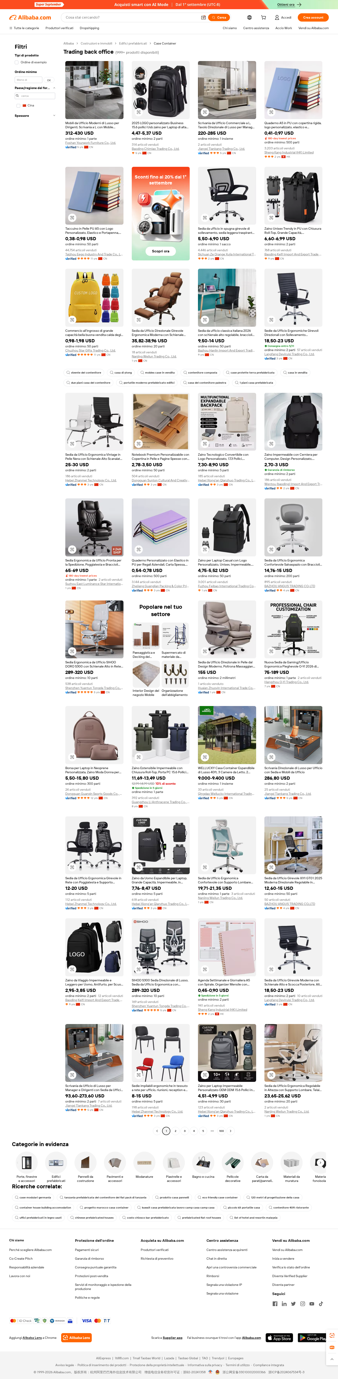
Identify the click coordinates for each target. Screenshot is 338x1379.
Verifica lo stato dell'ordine (291, 1267)
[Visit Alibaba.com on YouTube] (312, 1303)
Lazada (169, 1358)
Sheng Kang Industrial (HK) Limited (289, 152)
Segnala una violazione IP (224, 1285)
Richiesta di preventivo (157, 1258)
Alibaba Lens (32, 1338)
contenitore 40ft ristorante (291, 1207)
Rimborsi (212, 1276)
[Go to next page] (230, 1131)
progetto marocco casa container (106, 1207)
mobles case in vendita (160, 372)
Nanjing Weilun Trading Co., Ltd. (154, 356)
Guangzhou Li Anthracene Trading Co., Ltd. (161, 802)
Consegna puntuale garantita (95, 1267)
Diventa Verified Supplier (289, 1276)
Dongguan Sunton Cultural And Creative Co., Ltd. (161, 480)
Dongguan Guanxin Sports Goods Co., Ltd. (94, 794)
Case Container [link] (165, 43)
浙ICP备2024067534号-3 (286, 1372)
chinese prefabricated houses (94, 1217)
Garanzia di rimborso (89, 1258)
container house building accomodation (45, 1207)
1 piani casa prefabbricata (256, 382)
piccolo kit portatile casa (244, 1207)
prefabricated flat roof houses (201, 1217)
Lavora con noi (19, 1276)
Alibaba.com (251, 1338)
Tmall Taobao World (146, 1358)
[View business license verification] (210, 1372)
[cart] (264, 18)
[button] (203, 17)
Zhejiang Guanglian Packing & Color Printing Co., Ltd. (161, 586)
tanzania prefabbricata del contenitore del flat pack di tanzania (105, 1197)
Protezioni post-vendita (91, 1276)
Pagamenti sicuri (87, 1250)
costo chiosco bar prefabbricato (148, 1217)
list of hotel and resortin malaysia (256, 1217)
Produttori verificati (155, 1250)
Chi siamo (16, 1240)
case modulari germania (35, 1197)
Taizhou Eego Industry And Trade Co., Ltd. (94, 254)
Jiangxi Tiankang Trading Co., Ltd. (221, 149)
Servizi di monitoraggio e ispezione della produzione (103, 1287)
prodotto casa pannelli (174, 1197)
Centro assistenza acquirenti (226, 1250)
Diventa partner (283, 1285)
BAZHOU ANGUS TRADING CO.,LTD (289, 586)
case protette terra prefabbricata (253, 372)
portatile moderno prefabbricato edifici (149, 382)
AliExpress (103, 1358)
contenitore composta (202, 372)
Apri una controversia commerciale (231, 1267)
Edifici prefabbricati (133, 43)
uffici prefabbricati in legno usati (41, 1217)
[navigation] (35, 588)
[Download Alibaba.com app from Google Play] (313, 1337)
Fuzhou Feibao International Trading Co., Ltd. (227, 586)
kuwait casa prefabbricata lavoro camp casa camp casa (178, 1207)
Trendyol (218, 1358)
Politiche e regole (87, 1297)
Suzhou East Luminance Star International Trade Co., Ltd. (94, 584)
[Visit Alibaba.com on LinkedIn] (284, 1303)
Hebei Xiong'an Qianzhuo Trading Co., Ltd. (227, 480)
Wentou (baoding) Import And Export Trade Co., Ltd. (293, 484)
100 (221, 1131)
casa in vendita (297, 372)
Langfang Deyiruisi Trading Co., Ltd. (289, 354)
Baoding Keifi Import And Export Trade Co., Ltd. (293, 254)
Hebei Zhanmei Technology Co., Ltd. (91, 480)
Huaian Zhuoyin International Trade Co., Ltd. (227, 688)
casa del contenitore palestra (207, 382)
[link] (332, 1335)
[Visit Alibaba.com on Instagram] (302, 1303)
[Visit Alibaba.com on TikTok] (321, 1303)
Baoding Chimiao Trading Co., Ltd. (155, 149)
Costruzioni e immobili (96, 43)
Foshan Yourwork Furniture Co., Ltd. (90, 143)
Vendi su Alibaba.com (287, 1250)
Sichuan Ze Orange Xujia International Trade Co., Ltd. (227, 254)
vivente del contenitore (86, 372)
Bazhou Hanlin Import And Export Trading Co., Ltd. (227, 350)
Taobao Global (188, 1358)
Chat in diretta (216, 1258)
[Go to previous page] (157, 1131)
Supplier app (173, 1338)
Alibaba (68, 43)
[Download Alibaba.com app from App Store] (279, 1337)
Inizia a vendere (283, 1258)
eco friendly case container (220, 1197)
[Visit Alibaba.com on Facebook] (275, 1303)
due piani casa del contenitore (90, 382)
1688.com (122, 1358)
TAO (205, 1358)
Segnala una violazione (222, 1293)
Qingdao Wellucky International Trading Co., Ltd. (227, 794)
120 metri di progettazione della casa (275, 1197)
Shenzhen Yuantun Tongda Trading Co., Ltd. (94, 688)
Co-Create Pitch (21, 1258)
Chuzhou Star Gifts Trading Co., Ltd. (90, 350)
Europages (235, 1358)
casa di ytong (123, 372)
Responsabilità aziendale (26, 1267)
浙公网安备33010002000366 (244, 1372)
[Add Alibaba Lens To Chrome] (76, 1337)
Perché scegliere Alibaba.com (30, 1250)
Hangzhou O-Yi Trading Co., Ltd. (286, 682)
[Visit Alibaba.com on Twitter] (293, 1303)
